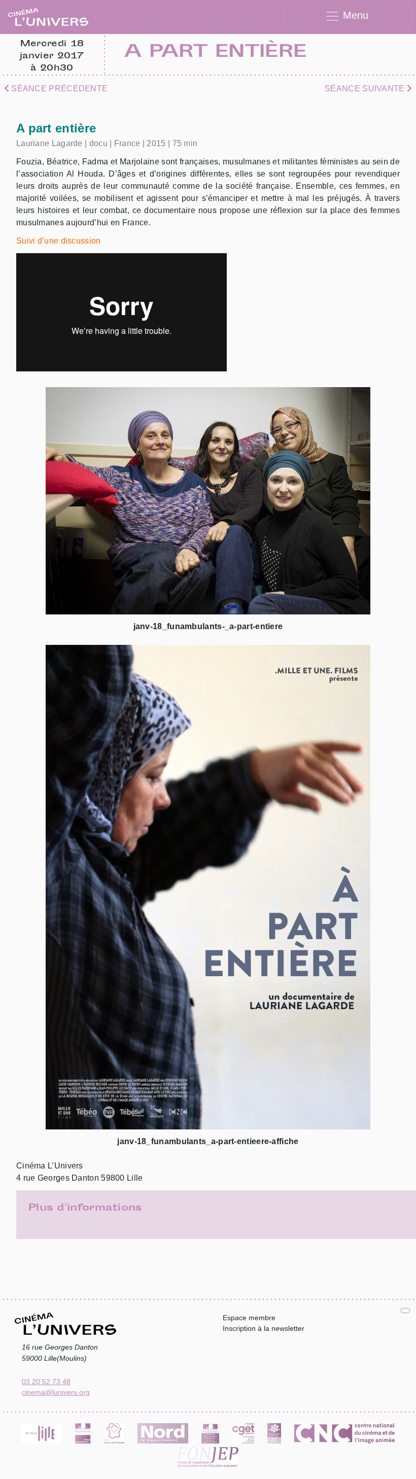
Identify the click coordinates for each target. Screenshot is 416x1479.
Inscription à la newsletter (263, 1328)
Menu (354, 15)
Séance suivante (366, 88)
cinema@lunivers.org (56, 1392)
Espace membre (249, 1318)
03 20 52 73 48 (46, 1382)
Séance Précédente (58, 88)
